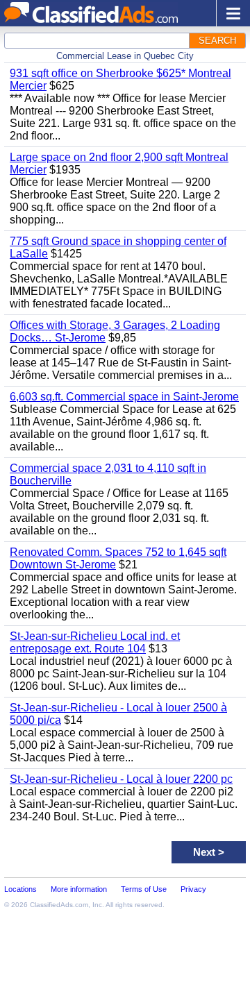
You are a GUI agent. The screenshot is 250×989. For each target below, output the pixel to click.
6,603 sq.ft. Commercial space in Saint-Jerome (124, 397)
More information (79, 889)
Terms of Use (144, 889)
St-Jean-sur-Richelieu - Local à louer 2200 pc (121, 779)
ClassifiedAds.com (59, 904)
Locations (20, 889)
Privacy (193, 889)
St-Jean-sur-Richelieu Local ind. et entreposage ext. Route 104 (95, 642)
